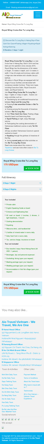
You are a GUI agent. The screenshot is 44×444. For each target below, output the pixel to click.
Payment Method (30, 374)
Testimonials (28, 390)
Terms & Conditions (31, 378)
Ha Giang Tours (7, 385)
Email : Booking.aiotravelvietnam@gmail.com (22, 7)
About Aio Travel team (32, 381)
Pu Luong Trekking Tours (10, 406)
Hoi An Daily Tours (8, 399)
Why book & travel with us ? (32, 386)
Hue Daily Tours (7, 402)
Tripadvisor (9, 147)
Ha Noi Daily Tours (8, 378)
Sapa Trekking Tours (9, 381)
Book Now (33, 168)
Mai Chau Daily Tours (9, 388)
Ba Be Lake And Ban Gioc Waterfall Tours (9, 410)
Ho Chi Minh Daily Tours (10, 392)
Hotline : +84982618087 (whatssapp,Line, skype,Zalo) (22, 2)
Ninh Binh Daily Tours (9, 374)
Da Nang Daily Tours (9, 395)
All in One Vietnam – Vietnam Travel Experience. (31, 396)
